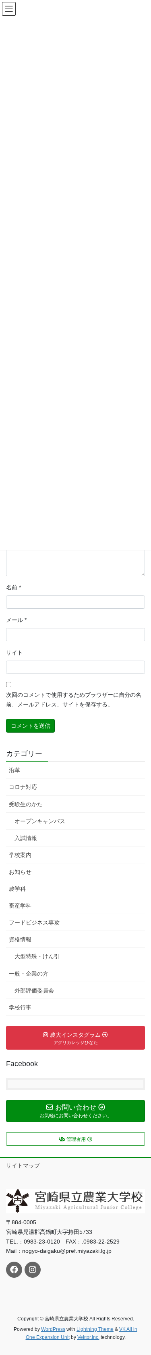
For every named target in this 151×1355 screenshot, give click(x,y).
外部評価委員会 (34, 990)
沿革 (14, 770)
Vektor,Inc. (88, 1337)
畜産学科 (20, 905)
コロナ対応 (23, 787)
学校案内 (20, 855)
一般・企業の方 (28, 973)
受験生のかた (26, 804)
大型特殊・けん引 (37, 956)
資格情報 (20, 939)
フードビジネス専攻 (34, 922)
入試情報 (25, 838)
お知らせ (20, 872)
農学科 (17, 888)
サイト (14, 652)
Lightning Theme (95, 1329)
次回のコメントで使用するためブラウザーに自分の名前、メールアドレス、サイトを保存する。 (73, 700)
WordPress (53, 1329)
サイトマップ (23, 1165)
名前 (13, 587)
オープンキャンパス (39, 821)
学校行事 (20, 1007)
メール (16, 620)
